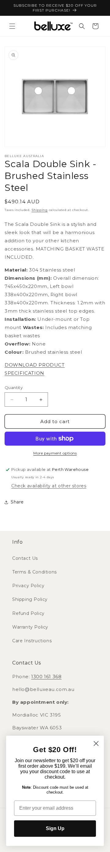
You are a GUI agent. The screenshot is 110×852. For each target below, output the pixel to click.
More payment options (55, 453)
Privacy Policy (28, 585)
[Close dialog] (96, 743)
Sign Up (55, 828)
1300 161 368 (46, 676)
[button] (12, 26)
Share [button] (17, 502)
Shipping (39, 210)
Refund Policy (28, 613)
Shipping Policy (30, 599)
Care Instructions (32, 640)
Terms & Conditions (34, 572)
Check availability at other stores (48, 486)
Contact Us (25, 558)
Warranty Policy (30, 627)
